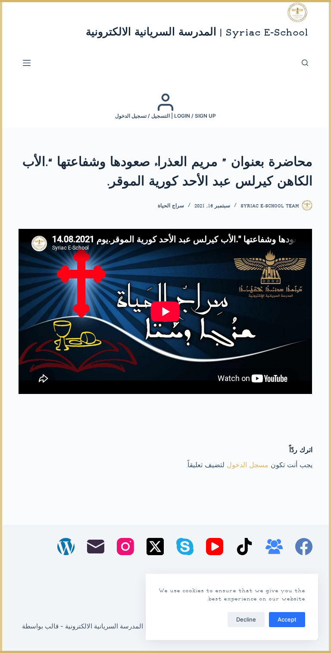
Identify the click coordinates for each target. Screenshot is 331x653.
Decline (246, 619)
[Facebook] (303, 546)
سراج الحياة (171, 206)
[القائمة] (27, 63)
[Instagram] (125, 546)
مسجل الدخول (248, 465)
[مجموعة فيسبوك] (274, 546)
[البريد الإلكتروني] (95, 546)
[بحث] (305, 62)
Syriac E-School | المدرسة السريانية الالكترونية (197, 33)
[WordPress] (66, 546)
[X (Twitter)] (155, 546)
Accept (287, 619)
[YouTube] (214, 546)
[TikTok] (244, 546)
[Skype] (185, 546)
